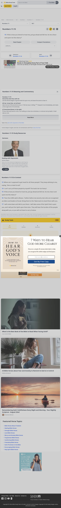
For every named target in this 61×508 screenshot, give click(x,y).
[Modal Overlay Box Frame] (30, 254)
